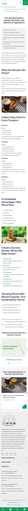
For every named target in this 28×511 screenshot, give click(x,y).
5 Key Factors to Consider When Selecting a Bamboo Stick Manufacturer (15, 320)
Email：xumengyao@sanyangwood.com (12, 488)
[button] (26, 393)
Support (10, 7)
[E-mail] (10, 509)
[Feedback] (24, 509)
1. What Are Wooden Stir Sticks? (11, 32)
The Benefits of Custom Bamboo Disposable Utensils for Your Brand (14, 326)
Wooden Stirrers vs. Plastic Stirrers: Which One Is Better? (13, 396)
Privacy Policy (16, 504)
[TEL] (17, 509)
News (14, 7)
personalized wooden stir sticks (18, 55)
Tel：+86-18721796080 (7, 486)
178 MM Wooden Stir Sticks (14, 360)
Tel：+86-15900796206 (7, 473)
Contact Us (5, 466)
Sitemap (9, 504)
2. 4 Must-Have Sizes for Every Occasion (13, 35)
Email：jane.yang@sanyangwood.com (11, 475)
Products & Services (8, 458)
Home (5, 7)
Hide (14, 30)
